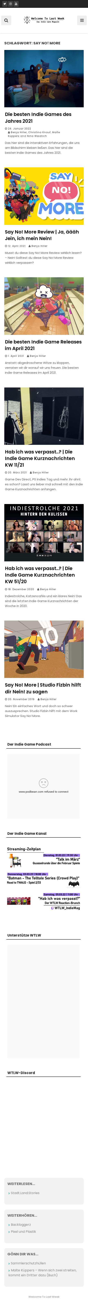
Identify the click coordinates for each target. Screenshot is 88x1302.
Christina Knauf (39, 132)
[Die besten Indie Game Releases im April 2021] (44, 333)
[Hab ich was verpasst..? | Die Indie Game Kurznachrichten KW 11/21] (44, 443)
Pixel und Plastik (23, 1231)
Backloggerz (21, 1224)
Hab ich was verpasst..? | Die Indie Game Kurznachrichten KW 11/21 (40, 458)
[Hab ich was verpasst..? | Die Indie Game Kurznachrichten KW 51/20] (44, 560)
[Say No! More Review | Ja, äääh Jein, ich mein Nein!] (44, 223)
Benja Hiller (19, 132)
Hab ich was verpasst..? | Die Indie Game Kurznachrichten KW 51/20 (40, 575)
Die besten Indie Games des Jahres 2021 (38, 117)
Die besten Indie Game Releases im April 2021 (43, 345)
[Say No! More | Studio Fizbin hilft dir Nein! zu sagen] (44, 676)
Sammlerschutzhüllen (28, 1263)
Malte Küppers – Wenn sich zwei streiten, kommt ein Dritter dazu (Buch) (42, 1273)
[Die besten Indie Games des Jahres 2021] (44, 106)
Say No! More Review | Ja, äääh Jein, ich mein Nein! (42, 235)
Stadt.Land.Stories (25, 1193)
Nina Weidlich (37, 136)
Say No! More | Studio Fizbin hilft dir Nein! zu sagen (43, 688)
